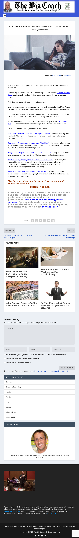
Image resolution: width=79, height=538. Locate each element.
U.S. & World (10, 417)
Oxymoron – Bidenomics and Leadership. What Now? (28, 143)
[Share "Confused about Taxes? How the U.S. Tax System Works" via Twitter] (36, 221)
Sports (8, 407)
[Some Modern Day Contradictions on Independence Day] (22, 257)
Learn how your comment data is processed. (51, 371)
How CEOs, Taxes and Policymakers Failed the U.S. (27, 171)
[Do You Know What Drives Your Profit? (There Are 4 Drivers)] (57, 290)
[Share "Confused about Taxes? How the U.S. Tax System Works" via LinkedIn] (45, 221)
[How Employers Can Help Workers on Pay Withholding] (57, 256)
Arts (7, 402)
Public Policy (43, 30)
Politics (8, 397)
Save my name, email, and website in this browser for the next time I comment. (36, 355)
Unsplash (67, 75)
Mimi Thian (56, 75)
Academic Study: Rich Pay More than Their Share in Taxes (30, 160)
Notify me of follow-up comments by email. (22, 359)
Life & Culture (11, 412)
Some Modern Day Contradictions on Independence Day (17, 274)
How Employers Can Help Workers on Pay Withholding (55, 272)
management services (12, 511)
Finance (34, 30)
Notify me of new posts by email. (18, 363)
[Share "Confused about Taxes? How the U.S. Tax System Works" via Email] (49, 221)
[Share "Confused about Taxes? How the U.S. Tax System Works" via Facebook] (32, 221)
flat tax (59, 116)
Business (9, 382)
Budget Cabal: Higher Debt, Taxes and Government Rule (29, 152)
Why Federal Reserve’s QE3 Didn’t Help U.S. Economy (21, 304)
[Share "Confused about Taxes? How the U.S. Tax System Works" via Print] (53, 221)
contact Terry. (52, 513)
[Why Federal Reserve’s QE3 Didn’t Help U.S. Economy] (22, 290)
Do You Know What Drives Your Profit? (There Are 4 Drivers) (55, 305)
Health (8, 392)
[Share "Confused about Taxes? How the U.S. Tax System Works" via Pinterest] (41, 221)
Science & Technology (13, 387)
